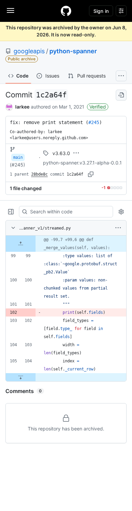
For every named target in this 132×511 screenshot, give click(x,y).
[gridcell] (66, 244)
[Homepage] (66, 10)
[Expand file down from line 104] (21, 377)
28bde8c (39, 174)
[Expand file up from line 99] (21, 244)
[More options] (118, 227)
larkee (22, 107)
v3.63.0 (61, 153)
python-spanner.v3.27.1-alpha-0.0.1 (82, 163)
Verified (97, 107)
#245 (93, 122)
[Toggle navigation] (10, 10)
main (18, 157)
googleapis (29, 51)
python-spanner (73, 51)
